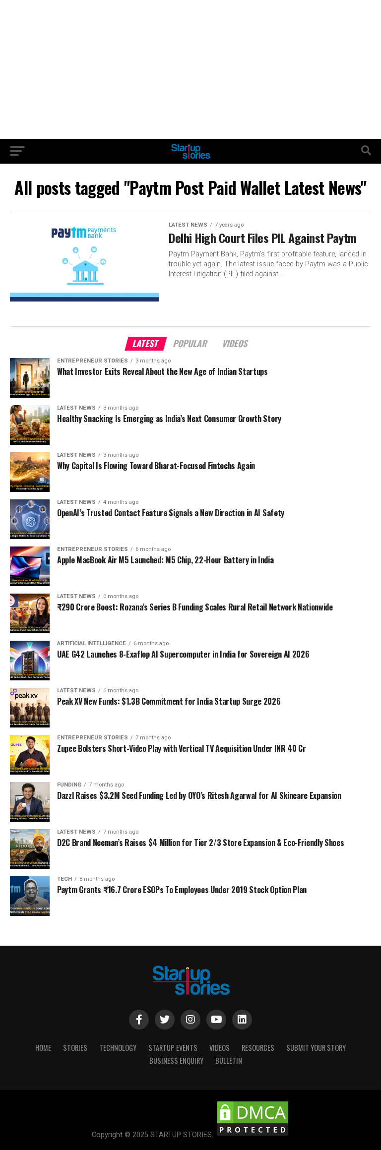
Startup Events (172, 1047)
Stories (75, 1047)
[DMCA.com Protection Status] (252, 1135)
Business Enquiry (176, 1060)
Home (43, 1047)
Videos (219, 1047)
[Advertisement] (190, 69)
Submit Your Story (316, 1047)
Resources (258, 1047)
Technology (117, 1047)
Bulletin (228, 1060)
